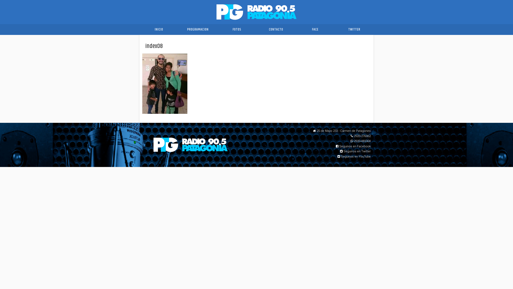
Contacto (276, 29)
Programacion (198, 29)
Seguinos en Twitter (357, 151)
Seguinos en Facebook (354, 146)
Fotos (237, 29)
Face (315, 29)
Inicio (159, 29)
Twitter (354, 29)
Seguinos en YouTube (355, 156)
